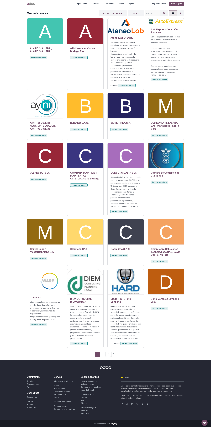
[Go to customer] (45, 31)
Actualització (59, 388)
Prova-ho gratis (176, 4)
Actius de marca (87, 384)
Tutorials (30, 381)
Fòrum (29, 387)
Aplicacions (82, 4)
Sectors (96, 4)
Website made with (102, 424)
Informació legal (88, 408)
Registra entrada (159, 4)
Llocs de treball (87, 390)
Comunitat (109, 4)
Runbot (30, 404)
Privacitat (85, 410)
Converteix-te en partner (64, 409)
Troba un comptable (62, 402)
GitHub (30, 401)
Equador (135, 13)
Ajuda (131, 4)
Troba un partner (61, 406)
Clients (84, 403)
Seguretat (85, 413)
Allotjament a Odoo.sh (63, 381)
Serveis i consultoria (112, 13)
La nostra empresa (89, 381)
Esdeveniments (87, 394)
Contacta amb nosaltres (91, 387)
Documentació (33, 384)
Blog (82, 400)
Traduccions (32, 407)
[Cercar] (164, 13)
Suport (56, 386)
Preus (121, 4)
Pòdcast (84, 397)
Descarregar (32, 397)
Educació (58, 397)
